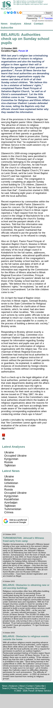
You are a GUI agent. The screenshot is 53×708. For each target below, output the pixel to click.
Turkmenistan (12, 509)
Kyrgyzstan (11, 458)
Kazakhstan (11, 499)
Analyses (15, 23)
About (27, 23)
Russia (8, 462)
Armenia (9, 486)
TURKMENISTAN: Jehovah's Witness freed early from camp (23, 539)
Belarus (9, 479)
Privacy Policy (17, 688)
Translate (48, 18)
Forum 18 (23, 51)
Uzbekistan (11, 483)
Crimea (8, 512)
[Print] (4, 437)
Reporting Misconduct (35, 688)
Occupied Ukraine (15, 455)
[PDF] (4, 434)
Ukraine (9, 452)
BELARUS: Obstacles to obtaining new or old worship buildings (26, 586)
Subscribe (7, 27)
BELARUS (10, 35)
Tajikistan (10, 465)
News (4, 23)
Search (5, 688)
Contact (38, 23)
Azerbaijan (10, 502)
